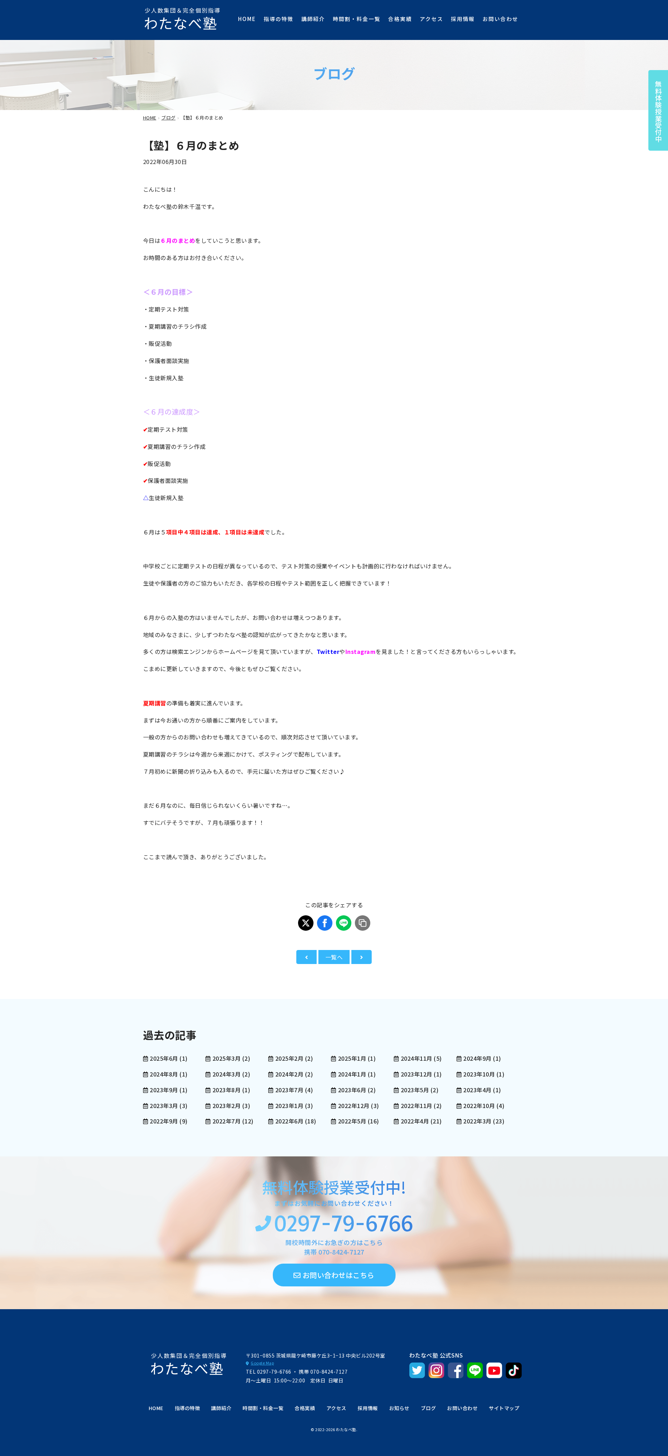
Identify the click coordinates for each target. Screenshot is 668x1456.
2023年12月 (416, 1074)
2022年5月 (352, 1121)
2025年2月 (289, 1058)
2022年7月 (226, 1121)
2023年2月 (226, 1105)
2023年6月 (352, 1090)
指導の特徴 (278, 18)
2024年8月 (164, 1074)
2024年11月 (416, 1058)
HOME (247, 18)
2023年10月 (479, 1074)
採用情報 (463, 18)
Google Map (262, 1363)
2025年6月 (164, 1058)
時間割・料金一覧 (356, 18)
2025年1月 (352, 1058)
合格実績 (400, 18)
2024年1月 (352, 1074)
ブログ (428, 1407)
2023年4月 (477, 1090)
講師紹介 (313, 18)
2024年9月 (477, 1058)
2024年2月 (289, 1074)
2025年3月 (226, 1058)
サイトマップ (504, 1407)
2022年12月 (354, 1105)
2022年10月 (479, 1105)
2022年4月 (415, 1121)
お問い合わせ (500, 18)
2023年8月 (226, 1090)
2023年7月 (289, 1090)
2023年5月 (415, 1090)
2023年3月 (164, 1105)
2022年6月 (289, 1121)
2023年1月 (289, 1105)
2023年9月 (164, 1090)
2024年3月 (226, 1074)
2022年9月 (164, 1121)
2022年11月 (416, 1105)
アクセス (431, 18)
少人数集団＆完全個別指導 (183, 18)
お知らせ (399, 1407)
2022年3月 (477, 1121)
